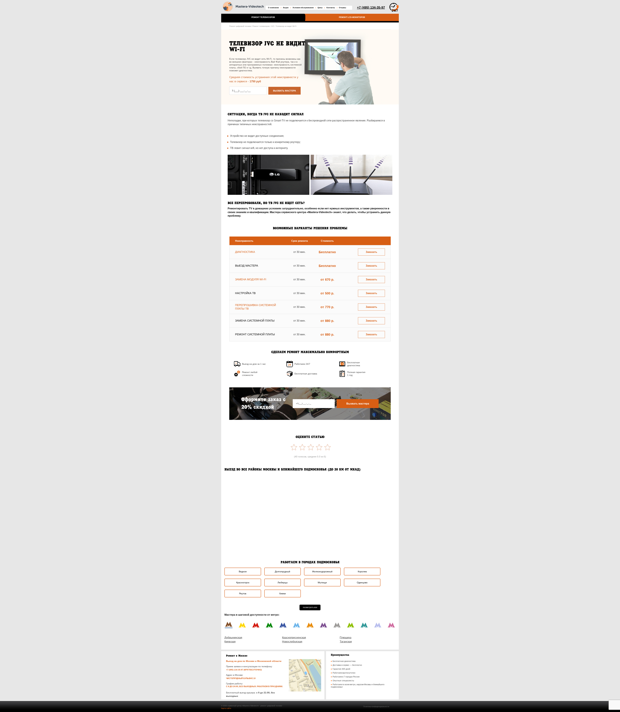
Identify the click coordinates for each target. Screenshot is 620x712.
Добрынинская (233, 637)
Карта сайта (226, 708)
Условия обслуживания (303, 8)
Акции (286, 8)
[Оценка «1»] (326, 447)
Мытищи (322, 582)
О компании (273, 8)
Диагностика (245, 252)
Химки (282, 593)
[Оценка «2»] (318, 447)
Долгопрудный (282, 571)
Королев (362, 571)
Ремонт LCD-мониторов (352, 17)
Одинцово (362, 582)
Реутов (242, 593)
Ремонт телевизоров (263, 17)
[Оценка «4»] (301, 447)
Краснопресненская (294, 637)
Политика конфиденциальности (376, 706)
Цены (320, 8)
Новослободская (292, 641)
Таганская (346, 641)
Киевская (230, 641)
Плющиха (345, 637)
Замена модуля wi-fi (250, 279)
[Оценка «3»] (310, 447)
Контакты (330, 8)
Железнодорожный (322, 571)
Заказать (371, 252)
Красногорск (242, 582)
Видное (243, 571)
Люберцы (283, 582)
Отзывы (342, 8)
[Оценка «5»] (293, 447)
